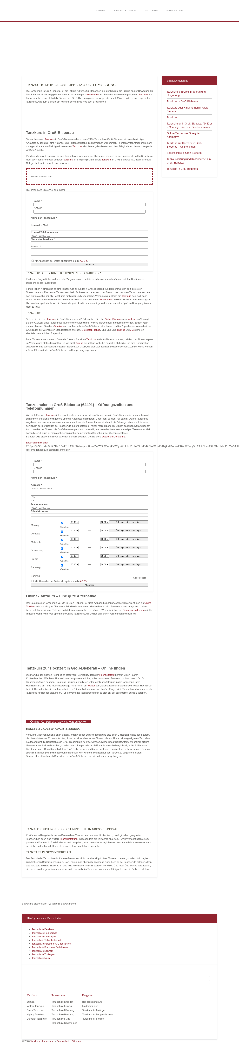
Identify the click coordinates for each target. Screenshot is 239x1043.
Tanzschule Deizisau (43, 929)
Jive (132, 329)
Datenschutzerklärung (113, 436)
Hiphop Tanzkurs (36, 1014)
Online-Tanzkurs (174, 10)
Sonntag (35, 575)
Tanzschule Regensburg (64, 1023)
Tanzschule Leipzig (62, 1006)
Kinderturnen (107, 299)
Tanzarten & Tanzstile (125, 10)
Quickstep (87, 329)
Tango (97, 329)
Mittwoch (35, 542)
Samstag (35, 567)
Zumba (79, 343)
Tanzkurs (101, 10)
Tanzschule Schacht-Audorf (46, 940)
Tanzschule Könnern (42, 950)
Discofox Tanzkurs (37, 1018)
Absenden (89, 264)
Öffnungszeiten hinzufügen (128, 522)
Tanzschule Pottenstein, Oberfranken (51, 943)
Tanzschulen (151, 10)
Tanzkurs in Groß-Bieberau (182, 101)
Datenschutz (63, 1041)
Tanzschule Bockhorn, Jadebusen (50, 947)
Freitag (34, 559)
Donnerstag (37, 550)
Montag (35, 525)
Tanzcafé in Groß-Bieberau (182, 168)
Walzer (131, 319)
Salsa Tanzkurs (35, 1010)
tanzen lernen (92, 94)
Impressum (48, 1041)
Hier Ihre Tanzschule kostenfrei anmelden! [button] (48, 449)
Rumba (121, 329)
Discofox (117, 319)
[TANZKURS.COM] (59, 980)
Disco (126, 610)
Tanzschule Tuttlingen (43, 954)
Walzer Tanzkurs (36, 1006)
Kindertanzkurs (90, 1006)
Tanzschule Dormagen (44, 936)
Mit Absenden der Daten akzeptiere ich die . (61, 260)
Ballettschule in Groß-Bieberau (184, 153)
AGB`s (83, 260)
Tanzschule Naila (41, 958)
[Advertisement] (119, 48)
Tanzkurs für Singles (93, 1018)
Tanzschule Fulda (61, 1018)
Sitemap (76, 1041)
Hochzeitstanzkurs (92, 1001)
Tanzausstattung (68, 838)
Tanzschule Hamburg (63, 1014)
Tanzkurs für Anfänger (93, 1010)
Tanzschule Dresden (62, 1001)
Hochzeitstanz (107, 674)
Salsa (108, 319)
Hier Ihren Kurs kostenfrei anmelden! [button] (45, 189)
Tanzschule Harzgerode (44, 933)
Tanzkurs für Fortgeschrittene (97, 1014)
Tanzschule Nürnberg (63, 1010)
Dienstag (35, 533)
